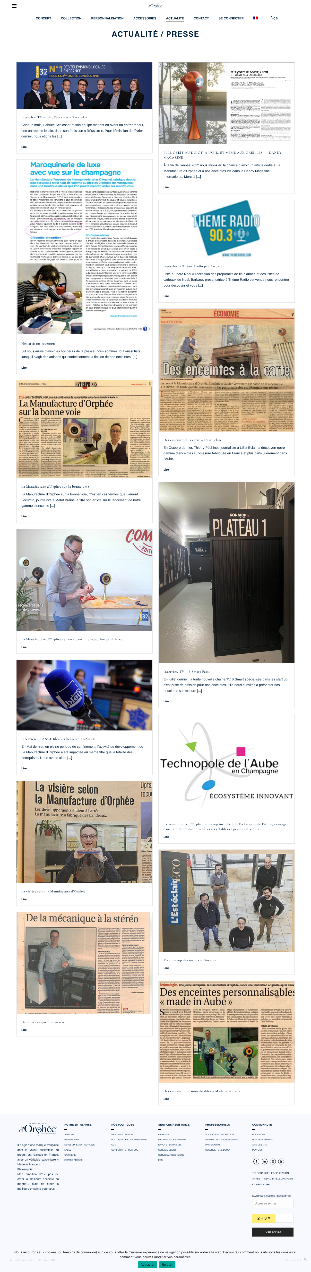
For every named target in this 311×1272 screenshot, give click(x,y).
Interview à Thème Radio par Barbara (193, 266)
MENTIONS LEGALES (122, 1134)
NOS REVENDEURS (262, 1139)
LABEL (67, 1150)
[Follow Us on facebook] (256, 1161)
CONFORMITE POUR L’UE (124, 1150)
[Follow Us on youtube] (281, 1161)
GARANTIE (164, 1134)
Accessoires (144, 18)
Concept (43, 18)
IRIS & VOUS (258, 1134)
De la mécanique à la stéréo (42, 1022)
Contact (201, 18)
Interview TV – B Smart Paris (187, 672)
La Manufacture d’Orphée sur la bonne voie (55, 487)
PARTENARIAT (212, 1145)
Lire (24, 147)
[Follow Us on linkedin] (265, 1161)
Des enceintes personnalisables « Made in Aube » (202, 1091)
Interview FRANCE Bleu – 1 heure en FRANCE (58, 739)
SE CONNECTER (231, 18)
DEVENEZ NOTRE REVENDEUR (221, 1139)
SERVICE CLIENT (167, 1150)
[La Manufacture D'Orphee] (155, 6)
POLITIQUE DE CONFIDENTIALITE (129, 1139)
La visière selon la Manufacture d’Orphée (53, 892)
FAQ (160, 1160)
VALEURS (69, 1134)
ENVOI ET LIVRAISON (169, 1145)
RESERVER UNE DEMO (217, 1150)
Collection (71, 18)
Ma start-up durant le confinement (191, 960)
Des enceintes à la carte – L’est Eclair (193, 440)
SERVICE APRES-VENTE (171, 1155)
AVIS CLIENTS (259, 1145)
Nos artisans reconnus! (39, 344)
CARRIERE (70, 1155)
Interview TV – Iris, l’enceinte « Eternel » (54, 117)
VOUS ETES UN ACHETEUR (219, 1134)
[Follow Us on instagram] (273, 1161)
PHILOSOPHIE (71, 1139)
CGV (113, 1145)
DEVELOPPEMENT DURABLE (79, 1145)
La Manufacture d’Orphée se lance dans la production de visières (71, 639)
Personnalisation (107, 18)
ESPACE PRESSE (73, 1160)
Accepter (147, 1265)
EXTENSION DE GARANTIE (172, 1139)
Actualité (175, 18)
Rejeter (167, 1265)
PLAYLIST (257, 1150)
